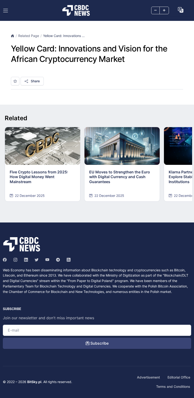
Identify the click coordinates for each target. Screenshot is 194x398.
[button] (180, 10)
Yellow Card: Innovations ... (64, 36)
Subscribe (99, 343)
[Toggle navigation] (5, 10)
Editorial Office (179, 377)
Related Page (28, 36)
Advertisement (148, 377)
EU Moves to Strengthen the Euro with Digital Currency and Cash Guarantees (119, 177)
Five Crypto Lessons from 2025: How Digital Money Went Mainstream (39, 177)
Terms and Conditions (173, 386)
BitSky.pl (34, 382)
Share (35, 81)
